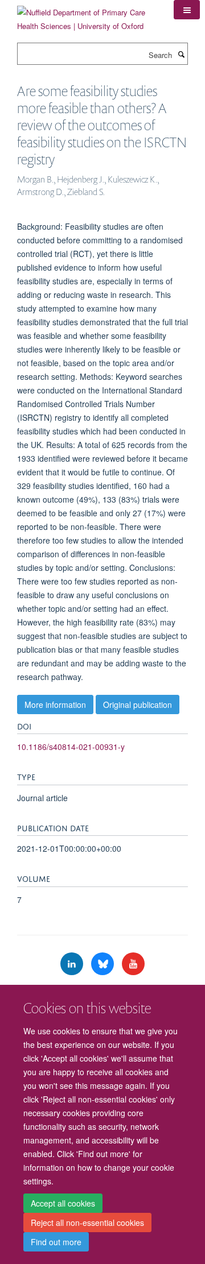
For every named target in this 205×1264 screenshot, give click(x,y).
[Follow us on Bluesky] (103, 964)
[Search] (181, 54)
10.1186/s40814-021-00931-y (71, 746)
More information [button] (55, 704)
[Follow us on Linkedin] (72, 964)
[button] (187, 9)
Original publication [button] (137, 704)
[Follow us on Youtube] (133, 964)
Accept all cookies (63, 1203)
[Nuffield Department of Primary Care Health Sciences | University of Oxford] (87, 15)
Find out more (56, 1242)
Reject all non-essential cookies (87, 1222)
